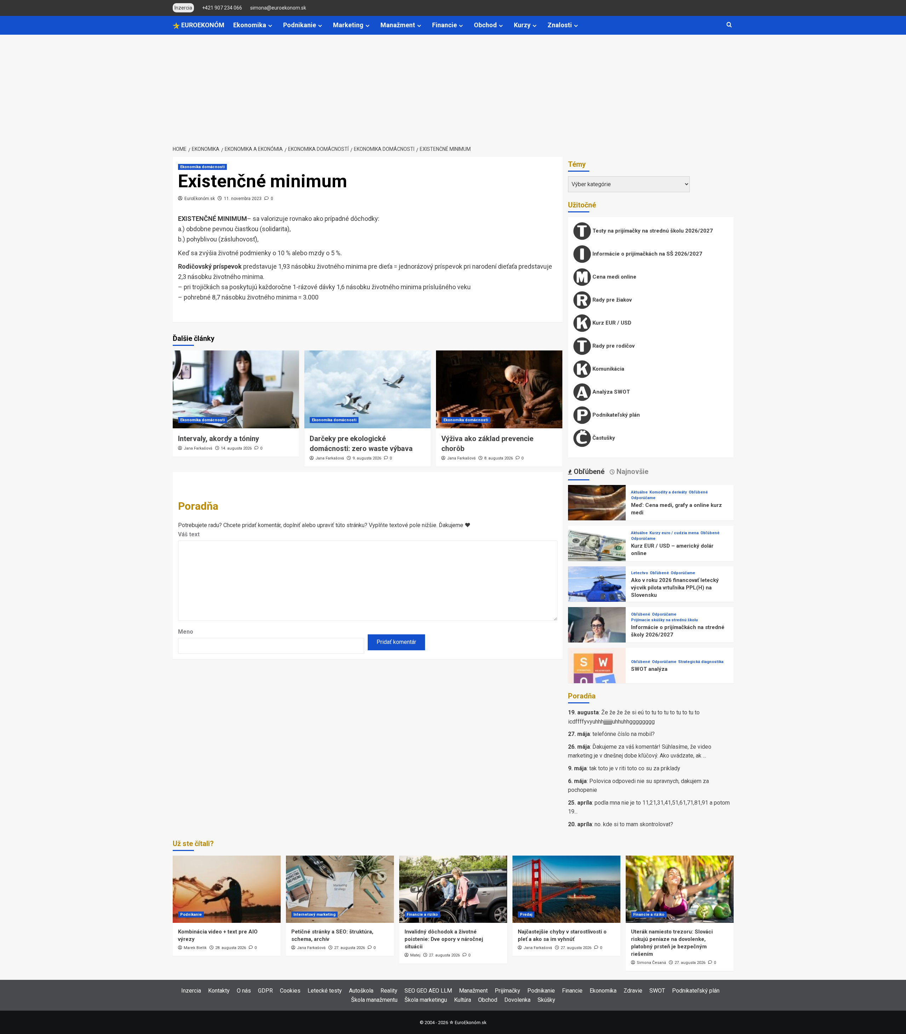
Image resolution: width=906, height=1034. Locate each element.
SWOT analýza (649, 669)
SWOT (657, 990)
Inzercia (191, 990)
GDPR (265, 990)
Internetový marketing (314, 914)
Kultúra (462, 999)
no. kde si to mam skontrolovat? (634, 824)
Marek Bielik (195, 948)
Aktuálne (639, 492)
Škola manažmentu (374, 999)
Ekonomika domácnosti (202, 167)
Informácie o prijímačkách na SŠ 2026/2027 (646, 254)
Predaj (526, 914)
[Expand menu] (270, 26)
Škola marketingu (426, 999)
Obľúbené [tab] (588, 471)
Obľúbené (698, 492)
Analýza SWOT (610, 392)
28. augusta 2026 (230, 948)
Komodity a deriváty (668, 492)
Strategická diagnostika (700, 662)
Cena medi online (613, 277)
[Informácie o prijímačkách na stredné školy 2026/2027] (597, 635)
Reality (388, 990)
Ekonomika (249, 25)
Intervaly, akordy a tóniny (218, 438)
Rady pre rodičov (613, 346)
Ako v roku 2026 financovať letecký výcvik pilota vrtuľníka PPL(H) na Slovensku (675, 587)
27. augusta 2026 (349, 948)
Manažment (397, 25)
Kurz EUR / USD (611, 323)
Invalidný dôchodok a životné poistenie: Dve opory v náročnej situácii (444, 939)
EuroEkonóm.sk (199, 198)
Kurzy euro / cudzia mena (674, 533)
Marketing (348, 25)
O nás (244, 990)
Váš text (189, 534)
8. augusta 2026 (498, 458)
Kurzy (522, 25)
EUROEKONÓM (202, 25)
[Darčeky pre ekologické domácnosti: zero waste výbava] (367, 389)
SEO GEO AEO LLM (428, 990)
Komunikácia (607, 369)
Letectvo (639, 573)
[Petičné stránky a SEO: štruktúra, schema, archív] (340, 889)
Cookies (290, 990)
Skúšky (546, 999)
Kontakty (219, 990)
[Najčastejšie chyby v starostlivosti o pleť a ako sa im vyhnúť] (566, 889)
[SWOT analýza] (597, 676)
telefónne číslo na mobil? (623, 734)
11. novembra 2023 (243, 198)
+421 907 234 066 (222, 8)
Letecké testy (325, 990)
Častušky (603, 438)
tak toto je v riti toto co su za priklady (634, 768)
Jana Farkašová (198, 448)
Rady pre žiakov (611, 300)
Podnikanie (299, 25)
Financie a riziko (422, 914)
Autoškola (361, 990)
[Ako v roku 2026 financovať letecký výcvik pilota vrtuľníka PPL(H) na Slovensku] (597, 595)
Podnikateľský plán (615, 415)
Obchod (485, 25)
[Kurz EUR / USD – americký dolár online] (597, 554)
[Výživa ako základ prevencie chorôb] (499, 389)
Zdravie (633, 990)
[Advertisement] (453, 87)
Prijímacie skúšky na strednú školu (664, 620)
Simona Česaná (651, 962)
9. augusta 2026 (366, 458)
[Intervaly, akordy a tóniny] (236, 389)
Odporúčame (643, 498)
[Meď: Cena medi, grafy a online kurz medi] (597, 513)
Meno (185, 631)
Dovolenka (517, 999)
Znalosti (559, 25)
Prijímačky (507, 990)
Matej (415, 955)
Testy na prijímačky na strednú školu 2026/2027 (652, 231)
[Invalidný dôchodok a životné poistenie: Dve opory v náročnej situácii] (453, 889)
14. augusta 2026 (236, 448)
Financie (444, 25)
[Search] (729, 25)
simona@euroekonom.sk (278, 8)
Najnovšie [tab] (631, 471)
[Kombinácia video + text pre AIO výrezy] (227, 889)
